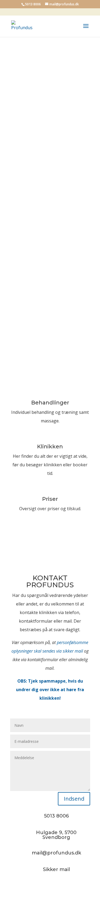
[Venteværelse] (50, 128)
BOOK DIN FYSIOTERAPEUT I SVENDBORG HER (50, 89)
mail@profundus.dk (29, 302)
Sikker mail (56, 869)
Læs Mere (50, 437)
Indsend (74, 798)
